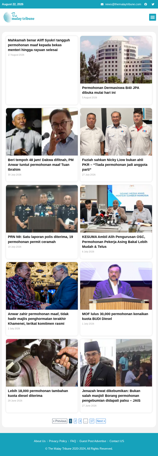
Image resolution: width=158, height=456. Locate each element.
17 (92, 421)
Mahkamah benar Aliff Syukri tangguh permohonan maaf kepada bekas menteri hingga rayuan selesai (39, 45)
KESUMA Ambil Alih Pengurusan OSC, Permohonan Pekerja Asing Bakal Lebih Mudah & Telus (114, 241)
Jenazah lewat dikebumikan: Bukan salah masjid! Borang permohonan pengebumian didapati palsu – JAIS (111, 395)
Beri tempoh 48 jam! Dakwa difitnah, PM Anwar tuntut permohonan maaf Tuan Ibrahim (41, 164)
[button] (152, 17)
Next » (101, 421)
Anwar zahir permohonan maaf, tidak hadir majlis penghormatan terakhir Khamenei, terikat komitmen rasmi (38, 319)
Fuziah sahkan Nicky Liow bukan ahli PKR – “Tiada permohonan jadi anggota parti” (114, 164)
